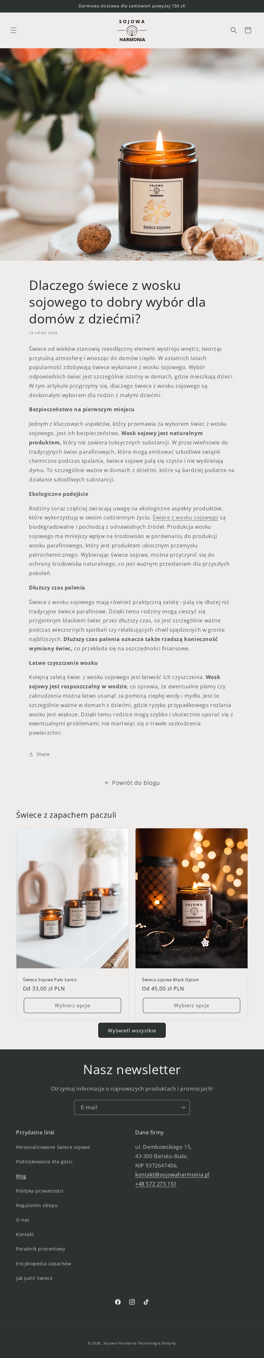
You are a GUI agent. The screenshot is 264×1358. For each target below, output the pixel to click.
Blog (21, 1176)
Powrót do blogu (136, 782)
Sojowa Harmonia (120, 1343)
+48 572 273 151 (156, 1183)
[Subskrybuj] (182, 1107)
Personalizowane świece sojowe (53, 1147)
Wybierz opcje (72, 1005)
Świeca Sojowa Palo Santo (50, 979)
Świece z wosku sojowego (186, 517)
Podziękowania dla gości (44, 1161)
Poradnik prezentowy (40, 1249)
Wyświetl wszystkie (132, 1030)
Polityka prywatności (40, 1191)
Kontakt (25, 1234)
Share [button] (43, 754)
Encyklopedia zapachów (43, 1263)
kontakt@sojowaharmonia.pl (172, 1174)
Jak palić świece (34, 1278)
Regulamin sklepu (37, 1205)
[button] (13, 30)
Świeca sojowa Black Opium (170, 979)
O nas (23, 1220)
